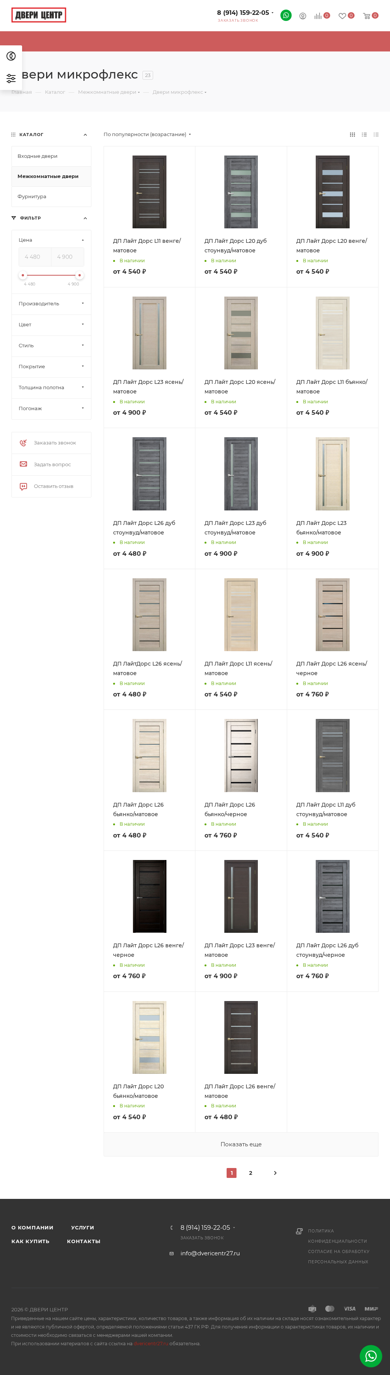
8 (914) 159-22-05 (243, 12)
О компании (32, 1227)
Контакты (83, 1241)
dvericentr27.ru (151, 1343)
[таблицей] (376, 134)
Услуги (82, 1227)
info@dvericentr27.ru (210, 1253)
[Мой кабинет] (302, 17)
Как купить (30, 1241)
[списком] (364, 134)
